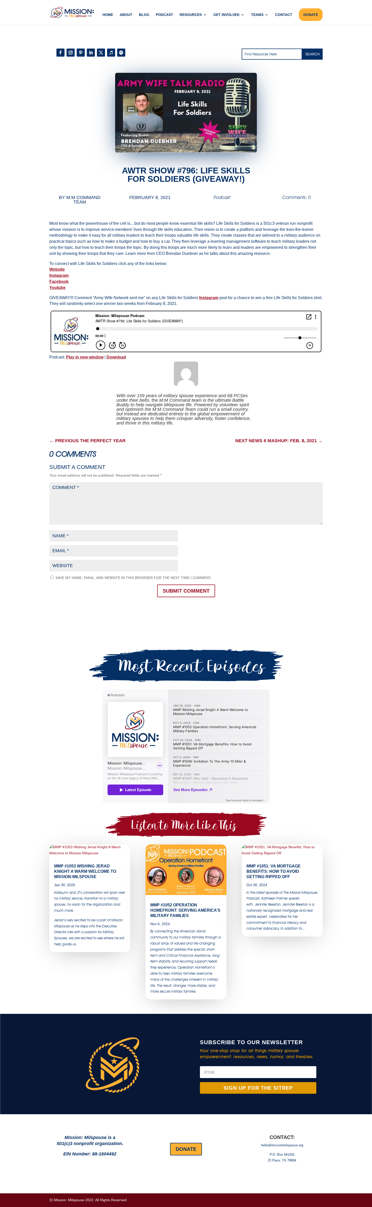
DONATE (310, 15)
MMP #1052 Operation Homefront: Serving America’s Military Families (185, 910)
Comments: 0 (296, 197)
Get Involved (226, 15)
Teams (257, 15)
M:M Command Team (83, 200)
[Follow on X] (101, 53)
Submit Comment (186, 591)
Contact (283, 15)
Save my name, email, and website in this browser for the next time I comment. (133, 578)
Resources (191, 15)
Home (107, 15)
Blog (144, 15)
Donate (186, 1149)
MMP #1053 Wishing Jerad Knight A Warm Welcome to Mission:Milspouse (85, 871)
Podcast (164, 15)
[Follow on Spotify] (121, 53)
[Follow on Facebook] (60, 53)
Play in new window (85, 357)
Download (116, 357)
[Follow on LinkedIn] (91, 53)
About (126, 15)
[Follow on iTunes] (111, 53)
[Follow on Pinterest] (81, 53)
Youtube (57, 287)
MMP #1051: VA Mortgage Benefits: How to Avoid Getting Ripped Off (273, 871)
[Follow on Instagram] (71, 53)
